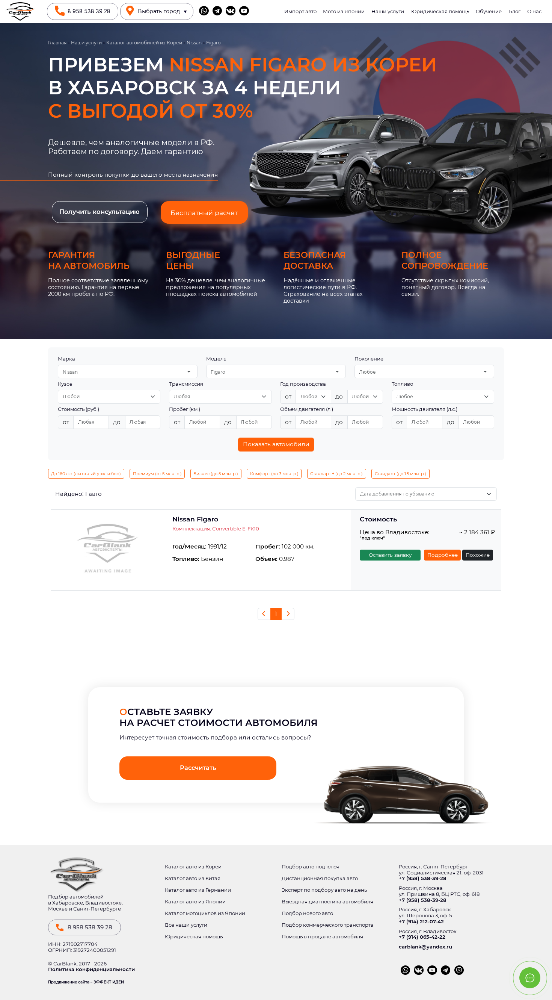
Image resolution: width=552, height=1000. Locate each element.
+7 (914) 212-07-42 (421, 921)
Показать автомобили (276, 444)
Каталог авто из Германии (198, 890)
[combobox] (128, 371)
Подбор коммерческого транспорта (328, 925)
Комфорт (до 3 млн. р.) (274, 473)
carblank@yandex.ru (425, 947)
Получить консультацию (99, 211)
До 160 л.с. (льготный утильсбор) (86, 473)
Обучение (489, 11)
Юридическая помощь (440, 11)
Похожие (478, 555)
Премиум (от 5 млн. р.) (157, 473)
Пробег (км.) (184, 409)
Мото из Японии (344, 11)
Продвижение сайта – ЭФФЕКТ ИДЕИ (86, 982)
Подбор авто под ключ (310, 867)
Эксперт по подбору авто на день (324, 890)
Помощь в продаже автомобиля (322, 936)
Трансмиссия (186, 384)
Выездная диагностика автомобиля (327, 902)
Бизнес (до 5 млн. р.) (215, 473)
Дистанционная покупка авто (320, 878)
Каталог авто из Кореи (193, 867)
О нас (534, 11)
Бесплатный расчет (204, 213)
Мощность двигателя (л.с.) (424, 409)
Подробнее (442, 555)
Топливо (402, 384)
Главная (57, 42)
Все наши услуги (186, 925)
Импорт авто (300, 11)
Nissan (194, 42)
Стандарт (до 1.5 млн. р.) (400, 473)
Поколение (368, 359)
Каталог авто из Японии (195, 902)
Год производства (303, 384)
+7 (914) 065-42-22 (422, 937)
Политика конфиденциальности (91, 969)
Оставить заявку (390, 555)
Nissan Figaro (195, 519)
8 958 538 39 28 (89, 11)
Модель (216, 359)
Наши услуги (387, 11)
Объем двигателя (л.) (306, 409)
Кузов (65, 384)
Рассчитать (198, 767)
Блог (514, 11)
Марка (66, 359)
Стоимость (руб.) (78, 409)
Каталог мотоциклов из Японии (205, 913)
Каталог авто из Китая (192, 878)
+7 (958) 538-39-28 (422, 878)
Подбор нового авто (307, 913)
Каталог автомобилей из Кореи (144, 42)
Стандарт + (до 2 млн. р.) (336, 473)
